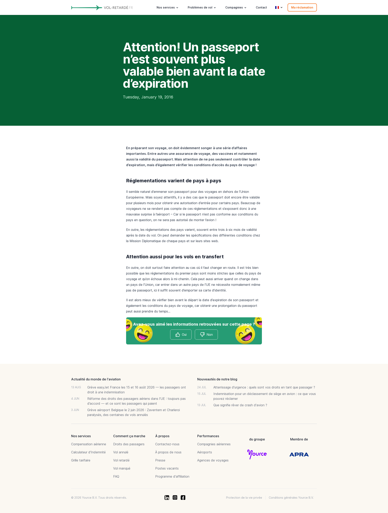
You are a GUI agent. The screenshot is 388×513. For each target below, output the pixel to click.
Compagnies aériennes (214, 444)
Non (210, 334)
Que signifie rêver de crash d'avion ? (240, 405)
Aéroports (204, 452)
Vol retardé (121, 460)
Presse (160, 460)
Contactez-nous (167, 444)
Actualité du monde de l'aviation (96, 379)
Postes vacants (167, 468)
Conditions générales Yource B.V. (291, 497)
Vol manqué (121, 468)
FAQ (116, 476)
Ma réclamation (302, 7)
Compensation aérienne (88, 444)
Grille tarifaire (80, 460)
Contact (261, 7)
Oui (184, 334)
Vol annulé (120, 452)
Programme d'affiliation (172, 476)
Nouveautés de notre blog (217, 379)
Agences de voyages (213, 460)
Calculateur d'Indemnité (88, 452)
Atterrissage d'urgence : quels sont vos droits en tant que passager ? (264, 387)
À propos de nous (168, 452)
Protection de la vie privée (244, 497)
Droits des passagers (128, 444)
